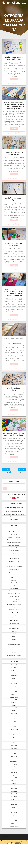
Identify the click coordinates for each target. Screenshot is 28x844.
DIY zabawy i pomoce (14, 550)
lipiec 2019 (14, 705)
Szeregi (14, 636)
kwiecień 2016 (14, 810)
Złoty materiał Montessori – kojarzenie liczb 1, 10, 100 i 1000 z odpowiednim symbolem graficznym (14, 292)
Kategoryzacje (14, 577)
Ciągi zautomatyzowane (14, 537)
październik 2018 (14, 729)
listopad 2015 (14, 823)
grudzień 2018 (14, 724)
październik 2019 (14, 697)
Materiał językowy (14, 588)
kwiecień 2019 (14, 713)
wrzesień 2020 (14, 667)
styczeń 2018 (14, 753)
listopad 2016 (14, 791)
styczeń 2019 (14, 721)
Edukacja (14, 553)
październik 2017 (14, 761)
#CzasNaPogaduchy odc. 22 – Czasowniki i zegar (14, 58)
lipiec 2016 (14, 802)
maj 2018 (14, 742)
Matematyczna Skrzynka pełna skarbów (14, 244)
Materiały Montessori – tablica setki (14, 389)
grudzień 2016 (14, 788)
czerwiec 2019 (14, 708)
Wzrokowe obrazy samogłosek (14, 655)
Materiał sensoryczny (14, 599)
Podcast (14, 617)
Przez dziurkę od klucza (14, 623)
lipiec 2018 (14, 737)
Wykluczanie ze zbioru (14, 650)
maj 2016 (14, 807)
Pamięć (14, 615)
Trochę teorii (14, 642)
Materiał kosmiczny (14, 591)
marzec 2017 (14, 780)
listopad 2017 (14, 759)
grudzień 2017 (14, 756)
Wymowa (14, 652)
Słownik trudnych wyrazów (14, 634)
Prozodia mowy (14, 620)
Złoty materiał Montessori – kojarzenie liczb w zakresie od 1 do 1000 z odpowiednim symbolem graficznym (14, 105)
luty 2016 (14, 815)
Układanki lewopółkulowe (14, 644)
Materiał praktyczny (14, 596)
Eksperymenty (14, 564)
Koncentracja (14, 582)
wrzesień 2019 (14, 699)
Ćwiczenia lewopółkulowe (14, 545)
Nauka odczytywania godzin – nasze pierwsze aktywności (14, 434)
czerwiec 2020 (14, 675)
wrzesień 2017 (14, 764)
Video (14, 647)
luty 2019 (14, 718)
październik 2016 (14, 793)
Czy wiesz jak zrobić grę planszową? (14, 511)
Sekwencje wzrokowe (14, 631)
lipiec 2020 (14, 673)
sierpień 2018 (14, 734)
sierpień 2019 (14, 702)
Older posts (21, 469)
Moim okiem (14, 601)
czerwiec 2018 (14, 740)
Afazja (14, 529)
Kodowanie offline (14, 580)
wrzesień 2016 (14, 796)
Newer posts (6, 469)
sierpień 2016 (14, 799)
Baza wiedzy (14, 534)
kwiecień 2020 (14, 681)
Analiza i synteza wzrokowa (14, 531)
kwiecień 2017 (14, 777)
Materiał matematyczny (14, 593)
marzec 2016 (14, 812)
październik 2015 (14, 826)
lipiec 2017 (14, 769)
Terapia (14, 639)
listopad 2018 (14, 726)
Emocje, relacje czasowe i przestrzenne (14, 566)
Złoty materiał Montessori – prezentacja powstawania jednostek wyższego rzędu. (14, 341)
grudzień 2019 (14, 691)
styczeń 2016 (14, 818)
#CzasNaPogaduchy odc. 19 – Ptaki (14, 199)
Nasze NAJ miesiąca (14, 609)
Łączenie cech (14, 585)
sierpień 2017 (14, 767)
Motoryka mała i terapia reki (14, 604)
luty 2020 (14, 686)
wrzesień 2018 (14, 732)
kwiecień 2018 (14, 745)
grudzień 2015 (14, 820)
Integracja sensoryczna (14, 574)
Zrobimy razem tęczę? (14, 517)
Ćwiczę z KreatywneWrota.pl (14, 539)
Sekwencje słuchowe (14, 628)
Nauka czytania (14, 612)
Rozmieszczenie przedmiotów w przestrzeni (14, 625)
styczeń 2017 (14, 785)
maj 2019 (14, 710)
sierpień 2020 (14, 670)
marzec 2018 (14, 748)
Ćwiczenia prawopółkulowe (14, 548)
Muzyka (14, 607)
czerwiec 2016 (14, 804)
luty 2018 (14, 751)
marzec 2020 (14, 683)
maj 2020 (14, 678)
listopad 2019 (14, 694)
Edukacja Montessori (14, 558)
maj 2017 (14, 775)
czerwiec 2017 (14, 772)
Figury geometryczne (14, 569)
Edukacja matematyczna (14, 556)
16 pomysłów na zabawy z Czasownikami (14, 514)
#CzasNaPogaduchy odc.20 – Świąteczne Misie (14, 153)
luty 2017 (14, 783)
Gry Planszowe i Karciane (14, 572)
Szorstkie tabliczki (14, 519)
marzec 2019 (14, 716)
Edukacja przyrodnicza (14, 561)
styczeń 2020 (14, 689)
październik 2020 (14, 665)
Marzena (12, 83)
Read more (14, 78)
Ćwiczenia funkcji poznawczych (14, 542)
